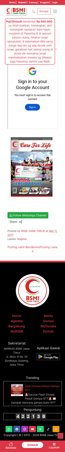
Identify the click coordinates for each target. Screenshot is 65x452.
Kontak (48, 331)
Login (55, 2)
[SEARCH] (34, 11)
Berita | (12, 2)
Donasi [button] (44, 11)
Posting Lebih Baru (19, 247)
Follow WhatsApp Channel (29, 215)
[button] (9, 429)
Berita (48, 316)
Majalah (22, 239)
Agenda (16, 321)
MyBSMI (16, 331)
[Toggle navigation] (55, 11)
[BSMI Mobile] (48, 356)
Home (16, 316)
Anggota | (45, 2)
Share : (14, 221)
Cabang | (33, 2)
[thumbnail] (17, 389)
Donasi (48, 321)
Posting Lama (49, 247)
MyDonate (48, 326)
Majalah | (22, 2)
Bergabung (16, 326)
